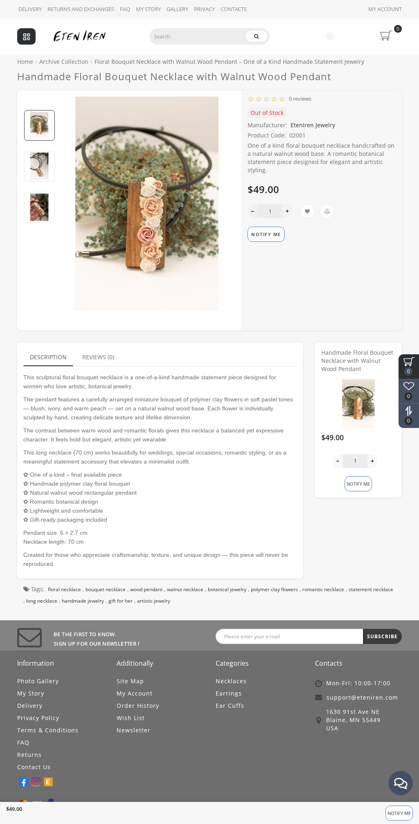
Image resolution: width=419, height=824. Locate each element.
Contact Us (34, 767)
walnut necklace (185, 589)
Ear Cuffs (230, 705)
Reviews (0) (98, 357)
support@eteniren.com (362, 697)
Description (48, 357)
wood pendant (146, 589)
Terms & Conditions (48, 730)
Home (25, 61)
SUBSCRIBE (382, 636)
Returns (29, 755)
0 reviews (298, 98)
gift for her (120, 600)
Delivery (30, 9)
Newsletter (134, 730)
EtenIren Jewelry (313, 125)
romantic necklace (323, 589)
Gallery (177, 9)
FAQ (125, 9)
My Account (385, 9)
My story (148, 9)
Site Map (130, 681)
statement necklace (371, 589)
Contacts (234, 9)
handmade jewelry (83, 600)
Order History (138, 705)
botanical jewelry (227, 589)
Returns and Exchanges (80, 9)
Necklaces (231, 681)
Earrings (229, 693)
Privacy (204, 9)
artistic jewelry (153, 600)
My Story (30, 693)
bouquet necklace (106, 589)
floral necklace (64, 589)
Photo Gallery (38, 681)
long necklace (41, 600)
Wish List (131, 718)
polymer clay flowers (274, 589)
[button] (39, 103)
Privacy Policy (38, 718)
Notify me (399, 813)
